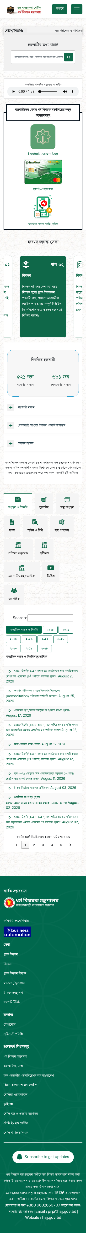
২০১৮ (44, 648)
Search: (20, 618)
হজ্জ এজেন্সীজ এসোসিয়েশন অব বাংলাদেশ (29, 1075)
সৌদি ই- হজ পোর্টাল (16, 1123)
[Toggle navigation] (76, 9)
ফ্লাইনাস (8, 1104)
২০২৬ (50, 630)
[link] (16, 845)
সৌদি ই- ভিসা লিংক (16, 1132)
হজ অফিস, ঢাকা (13, 1066)
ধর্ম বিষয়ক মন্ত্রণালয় (15, 1056)
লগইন (60, 8)
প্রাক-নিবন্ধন (11, 954)
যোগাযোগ (10, 1024)
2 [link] (34, 845)
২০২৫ (66, 630)
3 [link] (43, 845)
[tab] (43, 297)
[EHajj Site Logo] (23, 9)
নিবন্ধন (7, 964)
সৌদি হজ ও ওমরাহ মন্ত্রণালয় (21, 1113)
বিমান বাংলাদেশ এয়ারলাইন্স (21, 1085)
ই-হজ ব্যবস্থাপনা (13, 992)
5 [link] (61, 845)
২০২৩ (29, 639)
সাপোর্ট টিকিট (12, 1002)
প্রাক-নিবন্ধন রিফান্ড (15, 973)
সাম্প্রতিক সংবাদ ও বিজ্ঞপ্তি (24, 630)
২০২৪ (13, 639)
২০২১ (60, 639)
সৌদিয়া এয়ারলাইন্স (15, 1094)
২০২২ (45, 639)
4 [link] (52, 845)
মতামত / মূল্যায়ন (14, 983)
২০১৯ (29, 648)
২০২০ (13, 648)
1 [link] (25, 845)
